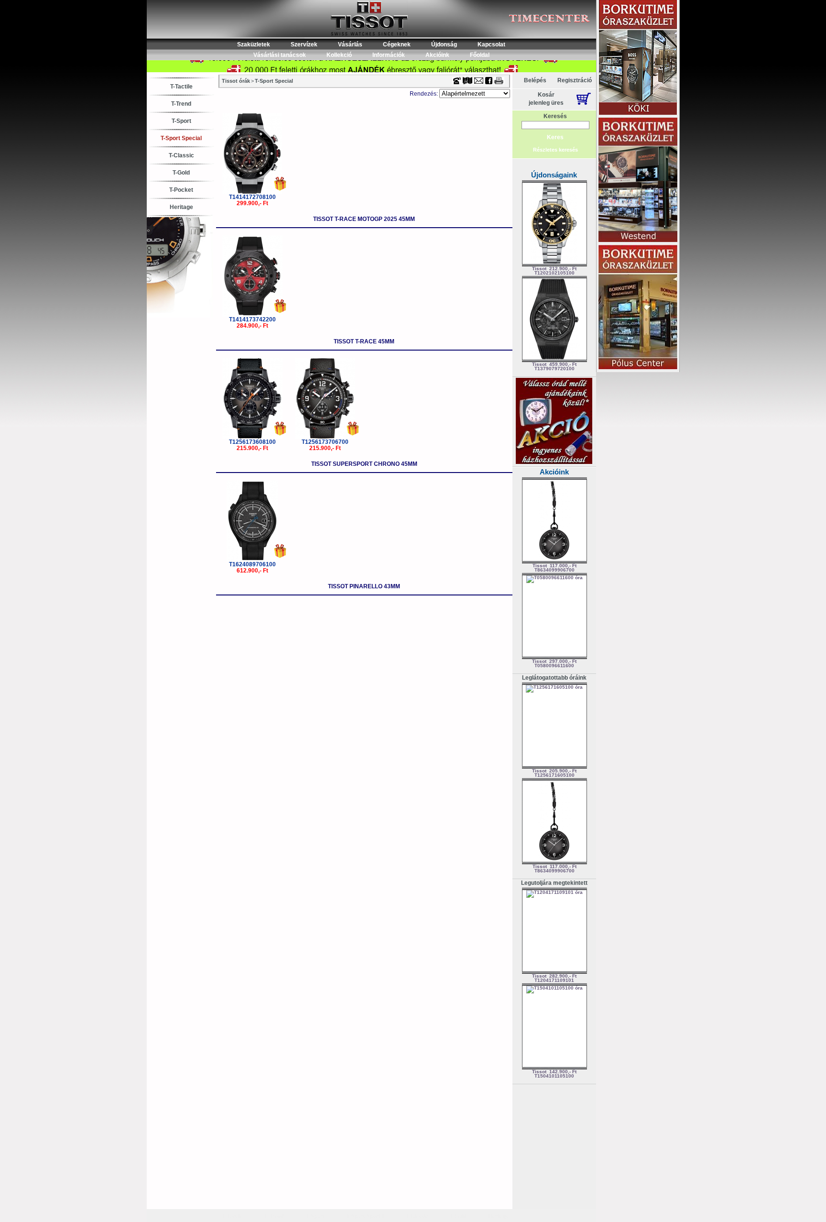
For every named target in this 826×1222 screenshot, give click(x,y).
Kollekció (339, 55)
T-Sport (181, 121)
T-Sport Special (181, 138)
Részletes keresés (555, 150)
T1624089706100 (252, 564)
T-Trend (181, 103)
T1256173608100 (252, 442)
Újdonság (444, 44)
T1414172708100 (252, 197)
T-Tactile (181, 86)
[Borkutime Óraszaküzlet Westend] (638, 180)
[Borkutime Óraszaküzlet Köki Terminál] (638, 58)
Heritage (181, 207)
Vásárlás (350, 44)
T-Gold (181, 172)
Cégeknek (397, 44)
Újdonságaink (554, 175)
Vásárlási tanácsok (279, 55)
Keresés (555, 116)
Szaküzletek (253, 44)
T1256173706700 (325, 442)
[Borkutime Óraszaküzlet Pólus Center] (638, 308)
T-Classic (181, 155)
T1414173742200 (252, 319)
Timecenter (486, 3)
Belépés (535, 80)
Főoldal (479, 55)
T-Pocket (181, 190)
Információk (388, 55)
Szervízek (304, 44)
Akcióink (437, 55)
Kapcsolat (491, 44)
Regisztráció (574, 80)
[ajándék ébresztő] (554, 462)
